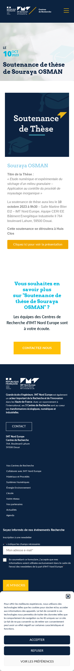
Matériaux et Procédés (17, 476)
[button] (68, 596)
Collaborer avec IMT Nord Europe (23, 471)
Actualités (11, 510)
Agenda (10, 515)
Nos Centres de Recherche (20, 465)
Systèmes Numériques (17, 482)
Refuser (37, 650)
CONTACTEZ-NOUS (37, 348)
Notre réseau (13, 499)
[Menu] (66, 10)
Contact (19, 426)
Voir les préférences (37, 661)
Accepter (37, 639)
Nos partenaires (14, 504)
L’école (9, 493)
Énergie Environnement (18, 488)
